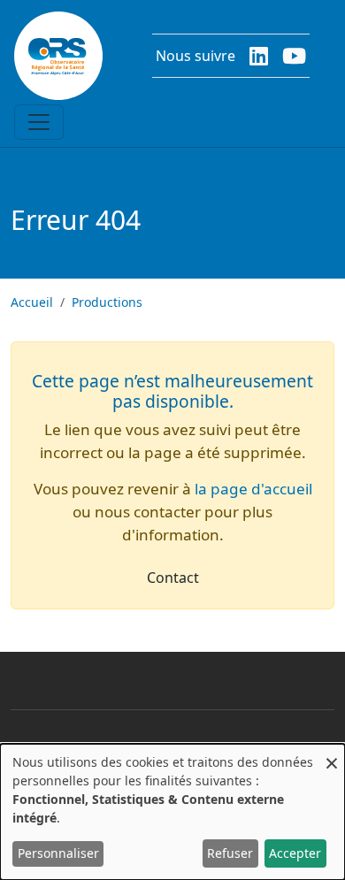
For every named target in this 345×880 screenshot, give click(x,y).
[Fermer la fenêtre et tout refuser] (331, 755)
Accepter (295, 853)
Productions (107, 302)
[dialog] (172, 812)
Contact (173, 577)
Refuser (230, 853)
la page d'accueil (253, 488)
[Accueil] (58, 55)
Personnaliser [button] (58, 853)
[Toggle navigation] (39, 122)
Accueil (32, 302)
